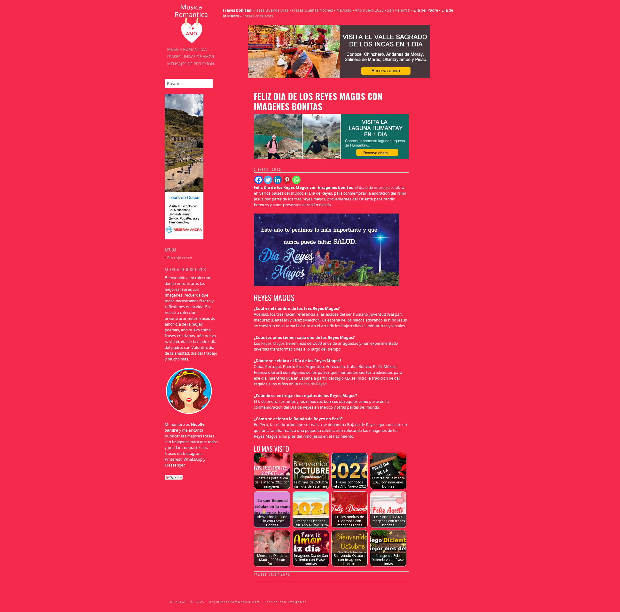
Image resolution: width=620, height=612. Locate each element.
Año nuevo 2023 (369, 10)
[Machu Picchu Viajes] (339, 76)
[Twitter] (268, 180)
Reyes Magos (273, 343)
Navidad (343, 10)
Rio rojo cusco (179, 257)
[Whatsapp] (296, 180)
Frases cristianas (257, 16)
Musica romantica (187, 49)
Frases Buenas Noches (312, 10)
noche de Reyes (313, 384)
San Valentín (398, 10)
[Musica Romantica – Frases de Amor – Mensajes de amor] (191, 43)
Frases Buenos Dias (270, 10)
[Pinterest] (287, 180)
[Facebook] (258, 180)
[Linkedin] (277, 180)
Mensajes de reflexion (190, 64)
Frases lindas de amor (190, 56)
